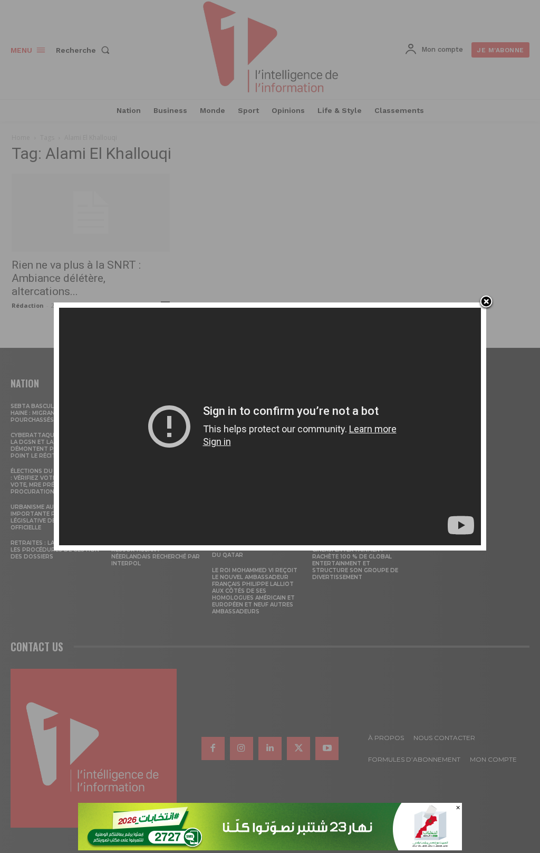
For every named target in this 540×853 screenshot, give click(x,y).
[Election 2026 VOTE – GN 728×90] (270, 847)
